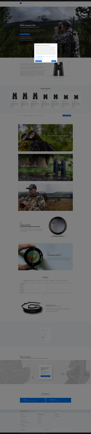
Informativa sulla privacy (41, 56)
